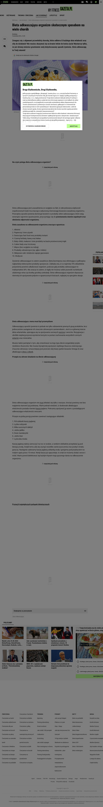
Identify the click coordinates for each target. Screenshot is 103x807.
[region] (51, 105)
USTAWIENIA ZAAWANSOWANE (36, 126)
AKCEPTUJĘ (73, 126)
